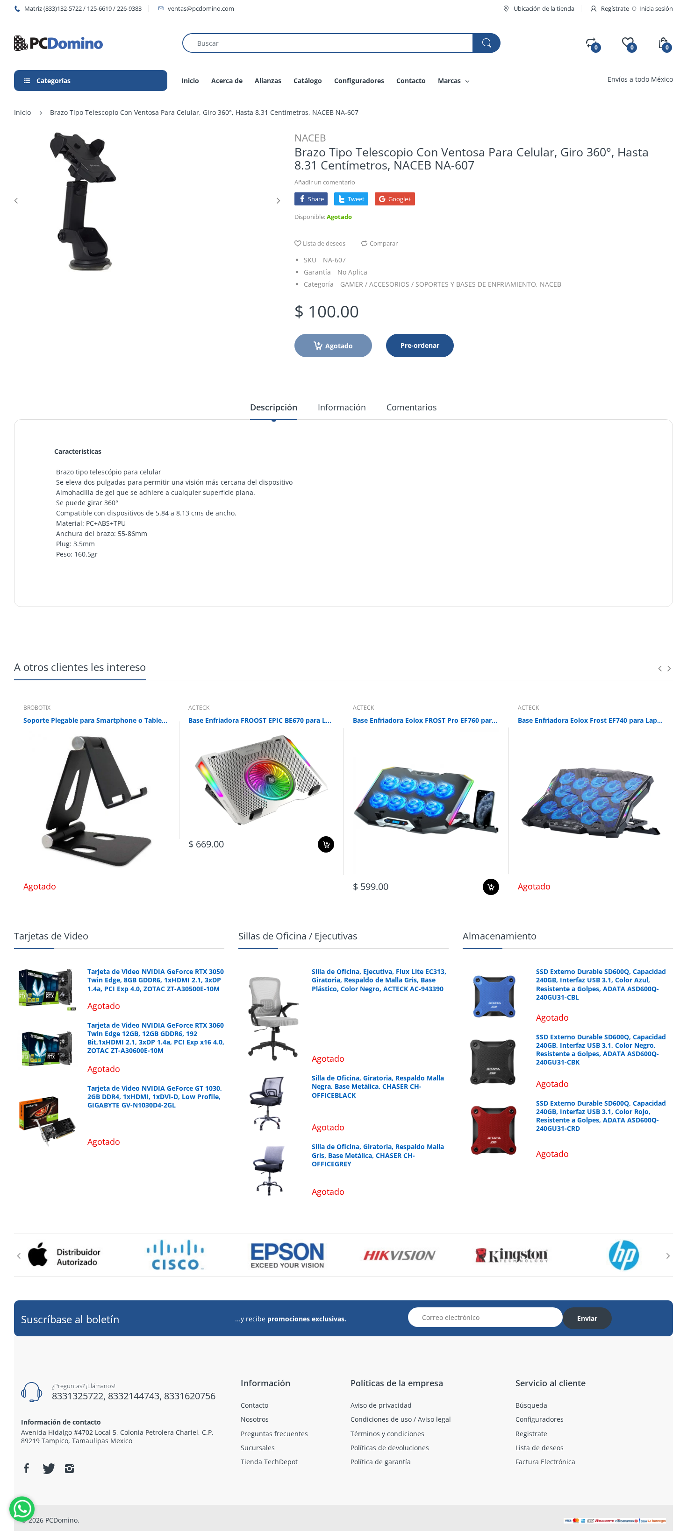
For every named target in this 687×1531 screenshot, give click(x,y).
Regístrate (615, 8)
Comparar (384, 243)
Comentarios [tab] (411, 407)
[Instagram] (69, 1468)
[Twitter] (48, 1468)
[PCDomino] (58, 42)
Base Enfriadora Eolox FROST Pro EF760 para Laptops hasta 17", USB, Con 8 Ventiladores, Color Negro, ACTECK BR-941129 (426, 720)
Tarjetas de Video (51, 936)
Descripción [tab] (273, 407)
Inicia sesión (656, 8)
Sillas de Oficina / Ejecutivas (298, 936)
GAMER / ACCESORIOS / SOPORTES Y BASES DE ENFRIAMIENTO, (439, 284)
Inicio (22, 112)
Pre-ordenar (420, 345)
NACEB (310, 137)
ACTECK (198, 708)
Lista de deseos (324, 243)
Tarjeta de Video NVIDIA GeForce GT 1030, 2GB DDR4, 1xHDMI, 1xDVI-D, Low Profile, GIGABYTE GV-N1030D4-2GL (154, 1096)
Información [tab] (342, 407)
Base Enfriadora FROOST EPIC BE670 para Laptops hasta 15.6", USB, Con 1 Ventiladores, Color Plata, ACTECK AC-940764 (261, 720)
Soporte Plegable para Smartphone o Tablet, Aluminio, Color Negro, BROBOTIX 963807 (96, 720)
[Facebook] (26, 1468)
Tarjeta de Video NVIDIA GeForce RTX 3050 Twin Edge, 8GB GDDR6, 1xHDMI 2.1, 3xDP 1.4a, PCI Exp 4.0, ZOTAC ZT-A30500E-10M (155, 980)
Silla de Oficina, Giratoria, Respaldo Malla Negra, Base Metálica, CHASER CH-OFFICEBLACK (378, 1086)
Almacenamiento (500, 936)
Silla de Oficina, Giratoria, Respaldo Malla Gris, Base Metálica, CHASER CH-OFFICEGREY (378, 1155)
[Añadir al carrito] (326, 844)
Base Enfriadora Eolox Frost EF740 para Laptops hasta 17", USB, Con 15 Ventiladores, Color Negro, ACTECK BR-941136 (591, 720)
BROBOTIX (36, 708)
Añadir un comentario (324, 182)
